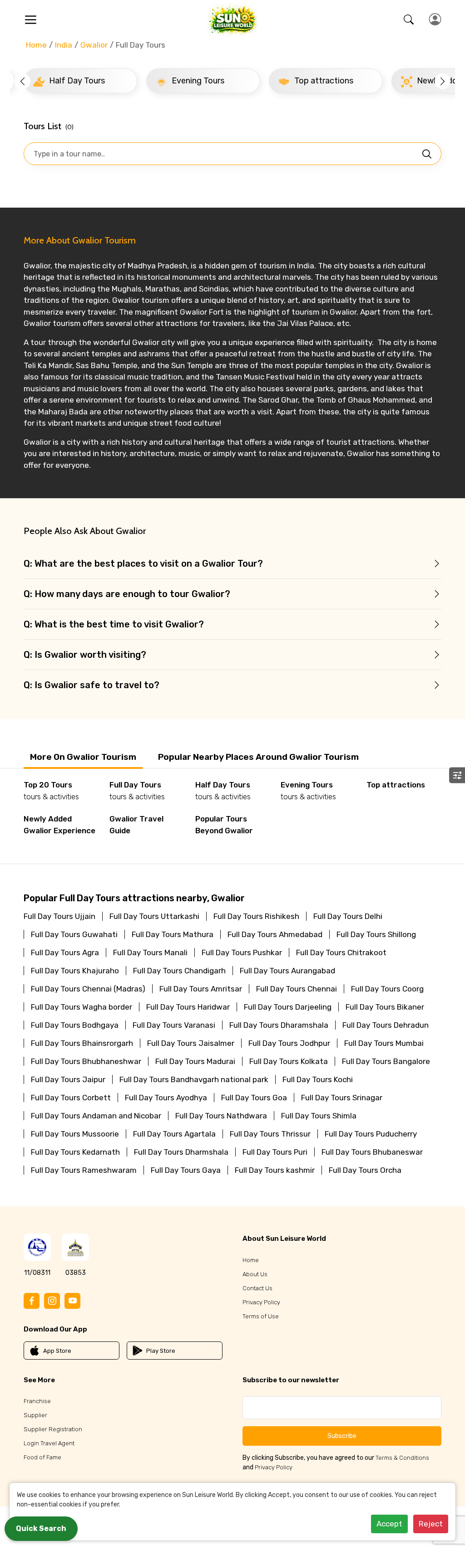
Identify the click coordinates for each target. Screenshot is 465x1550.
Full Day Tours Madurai (195, 1061)
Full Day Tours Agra (65, 952)
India (63, 44)
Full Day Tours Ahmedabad (275, 934)
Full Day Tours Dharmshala (181, 1151)
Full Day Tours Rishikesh (256, 916)
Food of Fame (42, 1457)
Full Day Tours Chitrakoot (341, 952)
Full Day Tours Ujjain (59, 916)
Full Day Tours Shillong (376, 934)
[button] (22, 81)
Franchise (37, 1401)
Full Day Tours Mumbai (384, 1043)
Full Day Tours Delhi (347, 916)
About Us (254, 1274)
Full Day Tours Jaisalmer (190, 1043)
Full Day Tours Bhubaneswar (372, 1151)
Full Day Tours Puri (274, 1151)
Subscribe (341, 1436)
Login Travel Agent (49, 1443)
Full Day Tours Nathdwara (221, 1115)
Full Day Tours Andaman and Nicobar (96, 1115)
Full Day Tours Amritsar (200, 988)
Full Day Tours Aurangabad (287, 970)
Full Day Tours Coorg (387, 988)
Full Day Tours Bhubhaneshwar (86, 1061)
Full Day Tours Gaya (186, 1170)
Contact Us (257, 1288)
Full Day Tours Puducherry (371, 1133)
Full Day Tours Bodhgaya (75, 1025)
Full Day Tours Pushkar (242, 952)
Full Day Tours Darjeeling (287, 1006)
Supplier (35, 1415)
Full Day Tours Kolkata (288, 1061)
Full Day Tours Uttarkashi (154, 916)
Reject (431, 1523)
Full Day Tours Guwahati (74, 934)
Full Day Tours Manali (150, 952)
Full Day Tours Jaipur (68, 1079)
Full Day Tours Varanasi (174, 1025)
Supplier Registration (53, 1429)
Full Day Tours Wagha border (81, 1006)
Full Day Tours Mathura (172, 934)
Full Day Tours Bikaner (385, 1006)
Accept (389, 1523)
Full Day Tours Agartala (174, 1133)
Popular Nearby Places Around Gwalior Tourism (258, 757)
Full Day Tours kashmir (275, 1170)
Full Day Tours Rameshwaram (84, 1170)
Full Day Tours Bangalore (386, 1061)
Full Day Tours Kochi (317, 1079)
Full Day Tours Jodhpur (289, 1043)
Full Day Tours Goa (254, 1097)
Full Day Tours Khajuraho (75, 970)
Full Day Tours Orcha (365, 1170)
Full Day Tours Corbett (71, 1097)
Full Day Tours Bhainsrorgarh (82, 1043)
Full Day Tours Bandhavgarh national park (193, 1079)
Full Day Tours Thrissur (270, 1133)
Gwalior (94, 44)
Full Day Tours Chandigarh (179, 970)
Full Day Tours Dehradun (385, 1025)
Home (36, 44)
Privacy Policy (261, 1302)
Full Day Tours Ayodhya (166, 1097)
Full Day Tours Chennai (296, 988)
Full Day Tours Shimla (318, 1115)
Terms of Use (260, 1316)
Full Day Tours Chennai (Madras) (88, 988)
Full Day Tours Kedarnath (75, 1151)
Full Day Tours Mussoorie (75, 1133)
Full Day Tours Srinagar (341, 1097)
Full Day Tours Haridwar (188, 1006)
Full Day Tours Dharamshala (278, 1025)
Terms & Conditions (402, 1457)
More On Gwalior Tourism (83, 757)
